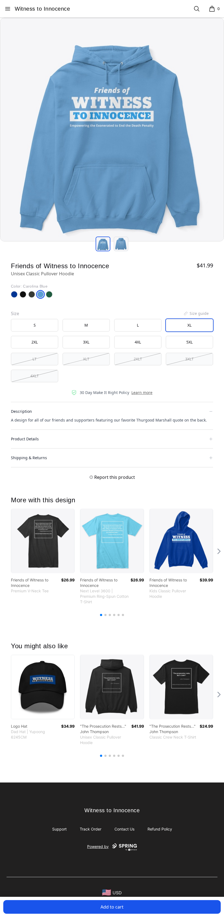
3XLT (189, 359)
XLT (86, 359)
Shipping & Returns (29, 457)
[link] (42, 541)
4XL (138, 342)
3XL (86, 342)
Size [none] (15, 313)
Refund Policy (160, 829)
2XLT (138, 359)
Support (59, 829)
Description (21, 411)
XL (189, 325)
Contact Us (124, 829)
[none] (196, 313)
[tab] (103, 244)
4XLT (34, 375)
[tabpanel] (112, 129)
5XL (189, 342)
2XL (34, 342)
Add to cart (112, 907)
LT (35, 359)
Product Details (25, 438)
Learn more (141, 392)
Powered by (98, 846)
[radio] (34, 325)
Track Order (90, 829)
